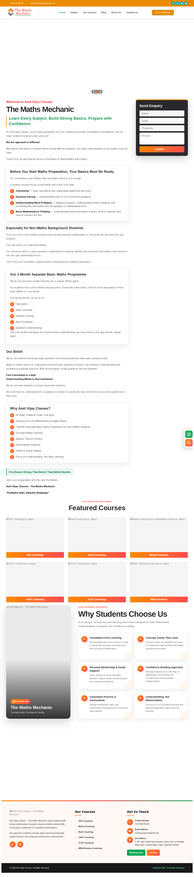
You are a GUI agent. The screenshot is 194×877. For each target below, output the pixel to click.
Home (62, 12)
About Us (116, 12)
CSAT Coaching (84, 837)
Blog (103, 12)
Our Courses (89, 12)
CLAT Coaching (84, 843)
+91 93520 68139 (142, 824)
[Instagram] (20, 844)
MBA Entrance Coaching (88, 848)
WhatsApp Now (136, 853)
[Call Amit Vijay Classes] (189, 442)
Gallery (74, 12)
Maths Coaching (84, 826)
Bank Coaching (84, 832)
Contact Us (132, 12)
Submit (162, 149)
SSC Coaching (83, 821)
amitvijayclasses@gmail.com (147, 833)
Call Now (153, 853)
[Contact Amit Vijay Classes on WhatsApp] (189, 434)
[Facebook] (13, 844)
